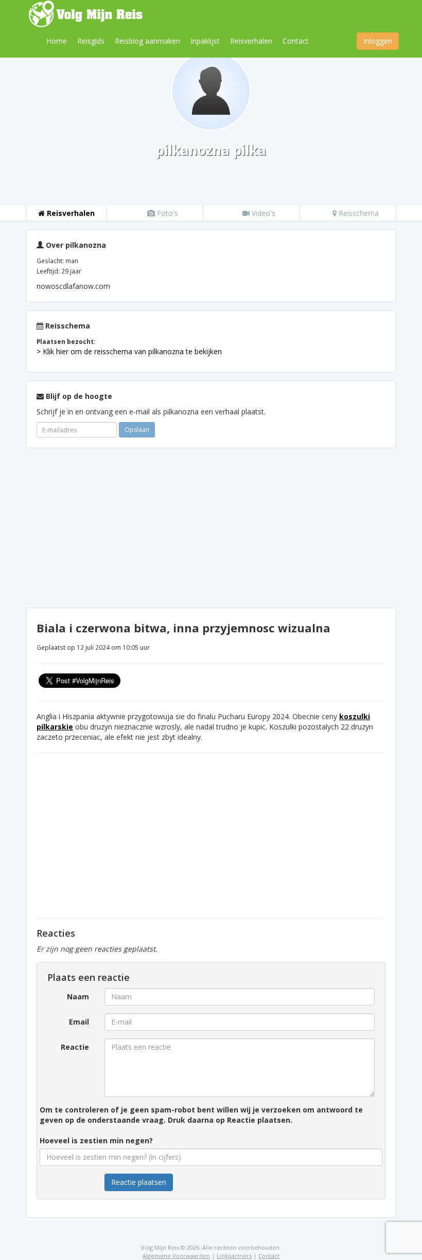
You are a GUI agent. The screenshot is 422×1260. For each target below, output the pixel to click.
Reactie (75, 1047)
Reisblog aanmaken (147, 41)
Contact (296, 41)
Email (79, 1022)
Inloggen (377, 41)
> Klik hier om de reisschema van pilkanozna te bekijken (129, 351)
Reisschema (358, 213)
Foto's (166, 213)
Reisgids (90, 41)
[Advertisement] (211, 528)
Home (56, 41)
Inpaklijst (205, 41)
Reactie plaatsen (138, 1182)
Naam (78, 996)
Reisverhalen (251, 41)
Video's (262, 213)
